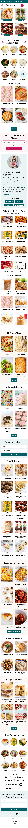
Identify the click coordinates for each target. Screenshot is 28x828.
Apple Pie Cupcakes (20, 327)
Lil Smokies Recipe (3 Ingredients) (20, 605)
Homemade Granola (20, 478)
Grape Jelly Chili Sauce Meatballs (20, 626)
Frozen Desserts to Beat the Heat (7, 700)
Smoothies (5, 54)
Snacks (14, 770)
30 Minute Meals (7, 20)
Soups (22, 758)
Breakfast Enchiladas (7, 583)
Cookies (21, 35)
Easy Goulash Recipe (20, 226)
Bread (14, 67)
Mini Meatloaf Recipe (20, 125)
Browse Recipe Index (14, 149)
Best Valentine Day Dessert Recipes (21, 722)
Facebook (19, 201)
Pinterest (10, 201)
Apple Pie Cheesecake (7, 327)
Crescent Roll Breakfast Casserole (20, 583)
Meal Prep (20, 20)
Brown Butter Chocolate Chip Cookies (7, 430)
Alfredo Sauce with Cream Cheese (21, 353)
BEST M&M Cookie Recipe (7, 407)
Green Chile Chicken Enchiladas (7, 242)
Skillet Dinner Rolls (7, 125)
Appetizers (5, 746)
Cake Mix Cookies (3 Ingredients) (20, 537)
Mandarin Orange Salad (20, 242)
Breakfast (14, 54)
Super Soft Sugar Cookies (20, 407)
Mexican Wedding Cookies (20, 556)
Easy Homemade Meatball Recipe (7, 497)
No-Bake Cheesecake (7, 271)
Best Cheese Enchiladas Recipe (20, 375)
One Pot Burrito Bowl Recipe (7, 353)
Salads (5, 770)
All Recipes (22, 770)
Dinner (14, 746)
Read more (6, 194)
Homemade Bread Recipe (7, 537)
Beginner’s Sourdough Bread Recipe (21, 655)
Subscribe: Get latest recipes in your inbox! (13, 1)
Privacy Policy (14, 821)
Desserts (14, 79)
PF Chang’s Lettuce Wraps (7, 375)
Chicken (23, 746)
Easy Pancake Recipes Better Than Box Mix (21, 700)
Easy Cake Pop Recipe (7, 555)
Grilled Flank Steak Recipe (7, 227)
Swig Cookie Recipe (20, 428)
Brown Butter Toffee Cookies (20, 672)
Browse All (22, 79)
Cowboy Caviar (7, 672)
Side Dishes (22, 67)
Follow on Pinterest (14, 631)
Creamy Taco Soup (21, 103)
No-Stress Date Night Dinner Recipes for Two (7, 723)
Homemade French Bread (21, 497)
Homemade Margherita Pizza (7, 257)
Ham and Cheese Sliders (7, 626)
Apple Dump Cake (20, 309)
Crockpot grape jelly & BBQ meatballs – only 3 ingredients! (21, 517)
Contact (14, 823)
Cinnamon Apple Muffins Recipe (20, 292)
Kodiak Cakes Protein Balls (20, 257)
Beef (5, 758)
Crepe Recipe (7, 478)
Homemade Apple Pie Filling (7, 292)
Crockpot (7, 35)
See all (14, 129)
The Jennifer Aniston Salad (7, 655)
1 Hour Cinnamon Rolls (7, 605)
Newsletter (20, 205)
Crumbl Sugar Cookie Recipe (7, 104)
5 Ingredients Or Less (23, 55)
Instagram (9, 205)
